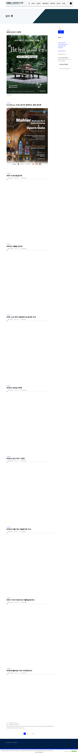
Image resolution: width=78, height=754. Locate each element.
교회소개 (33, 3)
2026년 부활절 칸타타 (15, 246)
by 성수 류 (17, 34)
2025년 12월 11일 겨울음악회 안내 (19, 529)
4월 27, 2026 (10, 107)
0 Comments (23, 34)
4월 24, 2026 (10, 178)
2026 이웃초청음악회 (14, 176)
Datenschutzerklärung (64, 68)
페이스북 (58, 3)
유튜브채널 (52, 3)
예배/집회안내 (45, 3)
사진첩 (63, 3)
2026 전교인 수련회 (14, 32)
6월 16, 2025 (10, 673)
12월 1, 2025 (10, 531)
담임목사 (39, 3)
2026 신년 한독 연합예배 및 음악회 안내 (21, 317)
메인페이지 (8, 30)
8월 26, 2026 (10, 34)
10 (33, 733)
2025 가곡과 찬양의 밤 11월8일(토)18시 (21, 600)
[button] (71, 3)
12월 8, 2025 (10, 319)
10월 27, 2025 (10, 602)
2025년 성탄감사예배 (14, 388)
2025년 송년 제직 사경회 (16, 458)
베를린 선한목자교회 (14, 3)
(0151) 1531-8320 (61, 51)
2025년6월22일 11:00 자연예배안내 (19, 671)
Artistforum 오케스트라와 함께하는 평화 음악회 (24, 105)
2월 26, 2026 (10, 248)
